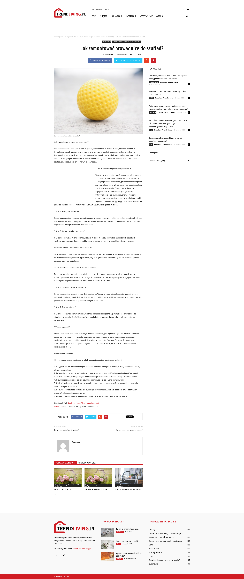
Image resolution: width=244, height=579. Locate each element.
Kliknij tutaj (58, 406)
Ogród (159, 16)
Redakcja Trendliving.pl (169, 82)
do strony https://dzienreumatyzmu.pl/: (84, 403)
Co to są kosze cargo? (62, 489)
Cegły (151, 556)
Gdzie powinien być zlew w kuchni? (128, 489)
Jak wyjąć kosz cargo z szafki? (96, 489)
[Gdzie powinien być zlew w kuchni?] (129, 477)
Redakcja (111, 54)
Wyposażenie (146, 16)
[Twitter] (188, 9)
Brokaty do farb (155, 552)
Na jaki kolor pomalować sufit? (127, 529)
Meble (151, 98)
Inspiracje (131, 16)
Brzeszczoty (154, 548)
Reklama (99, 9)
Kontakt (107, 9)
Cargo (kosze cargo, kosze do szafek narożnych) (126, 41)
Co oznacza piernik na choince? (129, 430)
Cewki (151, 545)
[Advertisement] (122, 28)
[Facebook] (184, 9)
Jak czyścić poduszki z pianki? (127, 541)
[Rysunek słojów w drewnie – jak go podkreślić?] (107, 556)
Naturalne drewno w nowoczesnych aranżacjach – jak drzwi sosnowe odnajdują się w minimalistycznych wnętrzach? (168, 123)
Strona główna (59, 37)
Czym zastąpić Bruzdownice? (66, 430)
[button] (187, 16)
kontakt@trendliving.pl (82, 548)
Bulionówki (153, 564)
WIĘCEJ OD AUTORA (87, 463)
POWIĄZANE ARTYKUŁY (65, 463)
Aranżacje (117, 16)
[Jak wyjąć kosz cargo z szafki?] (98, 477)
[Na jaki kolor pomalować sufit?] (107, 532)
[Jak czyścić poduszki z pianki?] (107, 544)
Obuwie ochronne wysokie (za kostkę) (164, 560)
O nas (92, 9)
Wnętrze (104, 16)
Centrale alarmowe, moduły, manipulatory (166, 541)
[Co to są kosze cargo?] (68, 477)
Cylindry (152, 529)
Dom (94, 16)
